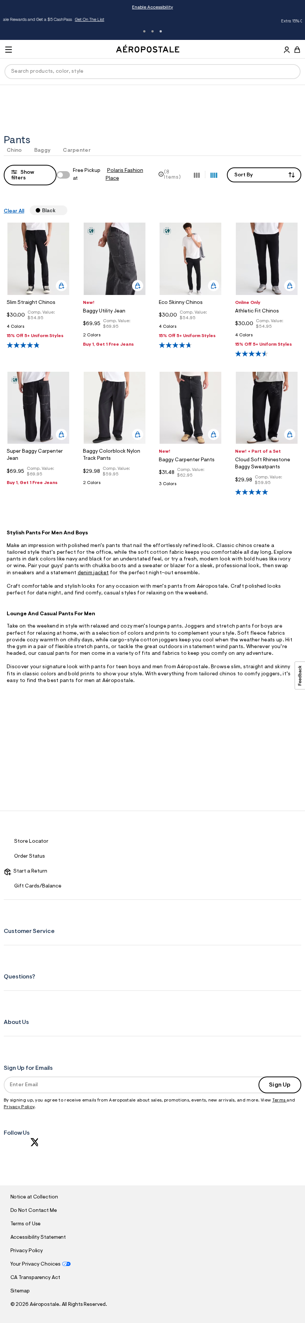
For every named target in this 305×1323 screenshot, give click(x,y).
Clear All (14, 211)
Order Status (29, 856)
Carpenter (77, 150)
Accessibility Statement (38, 1237)
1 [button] (144, 31)
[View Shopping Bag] (297, 49)
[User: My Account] (286, 50)
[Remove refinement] (58, 210)
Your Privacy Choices (35, 1264)
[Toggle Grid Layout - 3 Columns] (197, 174)
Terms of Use (25, 1224)
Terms (279, 1100)
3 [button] (160, 31)
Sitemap (20, 1291)
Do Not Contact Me (33, 1210)
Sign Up (279, 1085)
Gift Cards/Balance (37, 886)
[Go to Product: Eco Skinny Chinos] (190, 328)
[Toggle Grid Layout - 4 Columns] (214, 174)
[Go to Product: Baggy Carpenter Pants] (190, 486)
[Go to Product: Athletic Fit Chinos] (266, 337)
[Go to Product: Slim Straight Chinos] (38, 328)
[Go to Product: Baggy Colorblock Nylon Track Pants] (114, 485)
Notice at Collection (34, 1197)
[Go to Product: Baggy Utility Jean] (114, 337)
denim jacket (93, 573)
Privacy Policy (19, 1107)
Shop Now (250, 21)
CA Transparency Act (35, 1277)
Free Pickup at (108, 174)
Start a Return (29, 871)
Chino (14, 150)
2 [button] (152, 31)
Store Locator (31, 841)
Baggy (42, 150)
